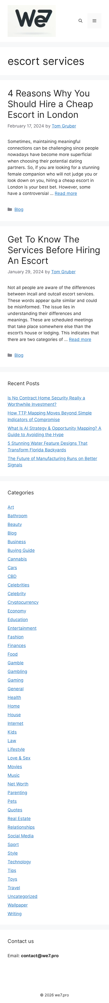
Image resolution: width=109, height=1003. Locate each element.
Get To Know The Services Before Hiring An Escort (54, 250)
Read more (66, 193)
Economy (17, 610)
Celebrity (17, 593)
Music (14, 775)
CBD (12, 576)
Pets (12, 801)
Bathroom (17, 515)
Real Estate (19, 818)
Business (17, 541)
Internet (15, 723)
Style (13, 853)
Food (13, 654)
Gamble (16, 662)
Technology (19, 861)
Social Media (21, 835)
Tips (12, 870)
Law (12, 740)
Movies (15, 766)
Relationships (21, 827)
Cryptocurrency (23, 602)
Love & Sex (19, 758)
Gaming (15, 680)
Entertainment (22, 628)
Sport (13, 844)
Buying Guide (21, 550)
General (16, 688)
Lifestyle (16, 749)
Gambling (17, 671)
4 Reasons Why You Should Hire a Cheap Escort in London (50, 104)
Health (14, 697)
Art (11, 507)
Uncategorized (23, 896)
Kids (12, 732)
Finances (17, 645)
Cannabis (17, 559)
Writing (15, 913)
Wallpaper (18, 905)
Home (14, 706)
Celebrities (18, 585)
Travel (14, 887)
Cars (12, 567)
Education (18, 619)
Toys (12, 879)
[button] (80, 20)
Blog (18, 209)
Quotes (15, 809)
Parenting (17, 792)
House (14, 714)
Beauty (15, 524)
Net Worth (18, 783)
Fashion (16, 636)
